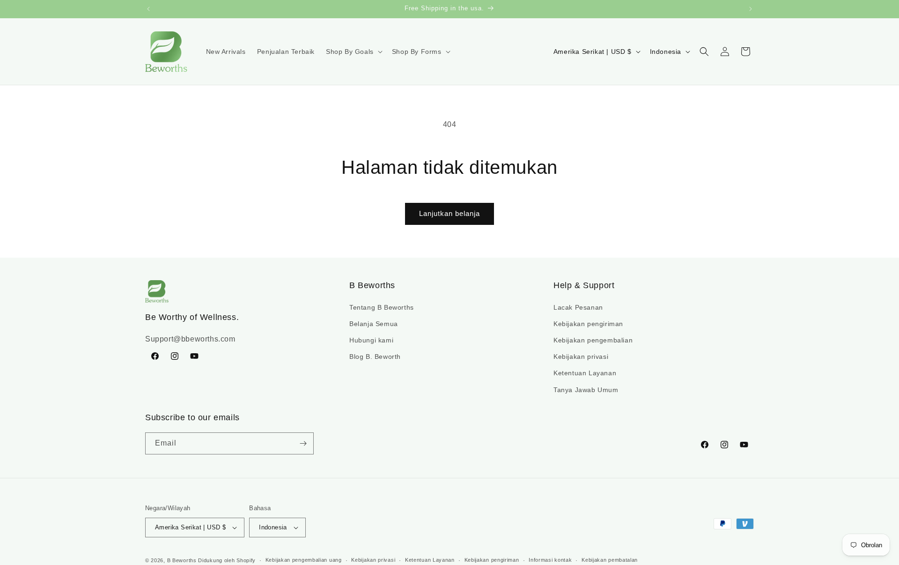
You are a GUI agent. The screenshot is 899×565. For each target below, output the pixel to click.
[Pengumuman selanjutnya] (750, 9)
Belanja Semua (373, 323)
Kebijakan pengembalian (593, 340)
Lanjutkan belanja (449, 213)
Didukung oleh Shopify (227, 560)
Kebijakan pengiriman (588, 323)
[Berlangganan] (303, 443)
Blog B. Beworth (375, 356)
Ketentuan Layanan (584, 373)
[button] (353, 51)
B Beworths (182, 560)
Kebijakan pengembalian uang (303, 560)
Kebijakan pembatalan (610, 560)
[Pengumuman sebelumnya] (148, 9)
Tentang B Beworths (381, 307)
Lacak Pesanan (578, 307)
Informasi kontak (550, 560)
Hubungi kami (371, 340)
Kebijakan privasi (580, 356)
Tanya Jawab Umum (586, 390)
